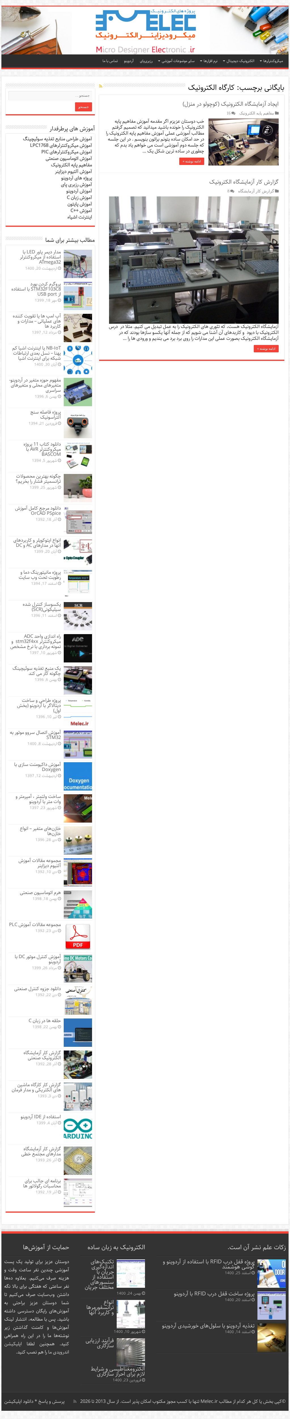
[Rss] (75, 1401)
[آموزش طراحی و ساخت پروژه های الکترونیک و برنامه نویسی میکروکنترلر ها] (145, 30)
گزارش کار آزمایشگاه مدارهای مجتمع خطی (41, 1151)
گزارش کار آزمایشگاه (256, 191)
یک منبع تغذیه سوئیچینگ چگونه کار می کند (36, 671)
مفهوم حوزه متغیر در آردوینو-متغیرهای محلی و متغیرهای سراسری (35, 385)
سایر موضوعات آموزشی (178, 61)
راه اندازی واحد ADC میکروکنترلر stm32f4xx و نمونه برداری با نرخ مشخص (35, 641)
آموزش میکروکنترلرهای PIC (66, 152)
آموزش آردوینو (79, 191)
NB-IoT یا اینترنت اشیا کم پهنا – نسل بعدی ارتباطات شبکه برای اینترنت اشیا (36, 353)
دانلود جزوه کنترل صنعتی (37, 989)
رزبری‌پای (146, 61)
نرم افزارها (211, 61)
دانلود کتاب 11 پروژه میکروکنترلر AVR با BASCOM (42, 449)
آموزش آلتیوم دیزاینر (73, 172)
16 (229, 113)
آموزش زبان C (79, 198)
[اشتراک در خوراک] (100, 86)
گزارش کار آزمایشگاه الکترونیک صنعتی (42, 1055)
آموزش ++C (81, 211)
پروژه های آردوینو (76, 178)
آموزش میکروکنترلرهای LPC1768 (61, 145)
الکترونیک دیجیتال (240, 61)
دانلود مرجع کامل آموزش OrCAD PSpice (38, 511)
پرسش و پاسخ (51, 1401)
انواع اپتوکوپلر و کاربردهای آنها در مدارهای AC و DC (37, 543)
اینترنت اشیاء (79, 217)
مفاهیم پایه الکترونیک (256, 113)
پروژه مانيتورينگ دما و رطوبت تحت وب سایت (40, 575)
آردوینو (129, 61)
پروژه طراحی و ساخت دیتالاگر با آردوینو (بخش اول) (39, 705)
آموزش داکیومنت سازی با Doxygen (37, 767)
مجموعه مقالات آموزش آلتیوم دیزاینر (39, 863)
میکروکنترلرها (273, 61)
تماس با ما (110, 61)
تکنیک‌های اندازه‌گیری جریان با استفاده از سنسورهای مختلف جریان (99, 1274)
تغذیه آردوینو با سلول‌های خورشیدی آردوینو (208, 1326)
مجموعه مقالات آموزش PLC (35, 925)
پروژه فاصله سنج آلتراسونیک (45, 415)
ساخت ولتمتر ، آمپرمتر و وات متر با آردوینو (38, 799)
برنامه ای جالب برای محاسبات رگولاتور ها (42, 1183)
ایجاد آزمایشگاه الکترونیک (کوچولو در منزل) (231, 104)
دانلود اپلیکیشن (18, 1401)
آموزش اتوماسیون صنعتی (69, 158)
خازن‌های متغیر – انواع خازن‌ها (40, 831)
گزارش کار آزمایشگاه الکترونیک (244, 182)
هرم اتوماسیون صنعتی (40, 893)
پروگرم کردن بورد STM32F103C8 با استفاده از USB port (36, 289)
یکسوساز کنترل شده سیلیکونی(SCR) (42, 607)
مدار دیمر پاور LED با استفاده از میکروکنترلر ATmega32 (40, 257)
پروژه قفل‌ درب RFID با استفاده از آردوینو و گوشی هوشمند (209, 1264)
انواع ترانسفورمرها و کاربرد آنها (100, 1307)
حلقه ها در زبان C (45, 1021)
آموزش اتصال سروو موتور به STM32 (35, 735)
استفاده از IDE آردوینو (41, 1117)
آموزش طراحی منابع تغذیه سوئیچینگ (57, 139)
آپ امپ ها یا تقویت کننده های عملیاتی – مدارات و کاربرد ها (37, 321)
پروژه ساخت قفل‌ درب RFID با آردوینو (214, 1294)
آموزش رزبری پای (76, 185)
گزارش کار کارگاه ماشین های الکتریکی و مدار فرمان (36, 1087)
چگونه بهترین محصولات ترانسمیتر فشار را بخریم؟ (38, 479)
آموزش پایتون (79, 204)
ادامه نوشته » (192, 161)
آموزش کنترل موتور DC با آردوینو (38, 959)
